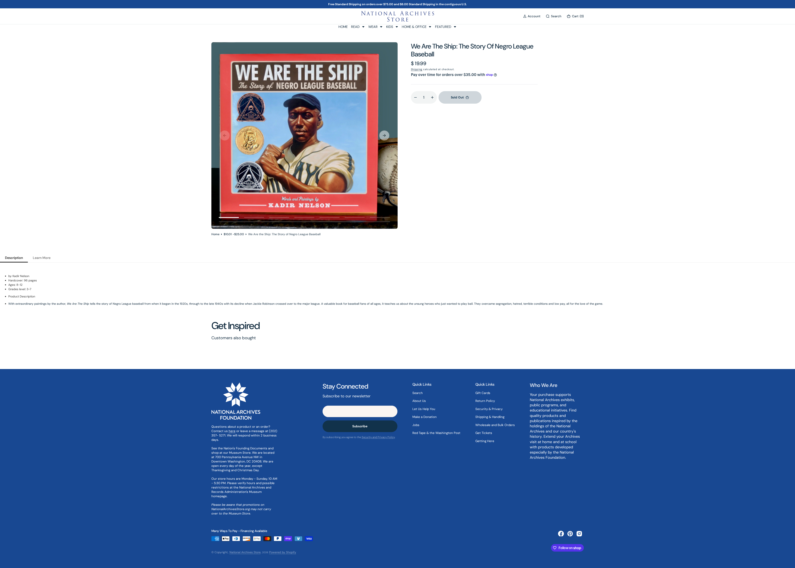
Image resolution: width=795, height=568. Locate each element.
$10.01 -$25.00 (234, 234)
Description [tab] (14, 258)
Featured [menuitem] (443, 27)
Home (215, 234)
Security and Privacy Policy (378, 437)
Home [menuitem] (343, 27)
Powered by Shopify (282, 552)
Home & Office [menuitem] (414, 27)
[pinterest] (570, 533)
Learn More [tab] (42, 258)
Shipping (417, 69)
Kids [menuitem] (389, 27)
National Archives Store (245, 552)
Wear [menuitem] (373, 27)
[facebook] (561, 533)
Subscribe (359, 426)
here (232, 431)
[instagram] (579, 533)
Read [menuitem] (355, 27)
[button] (531, 16)
